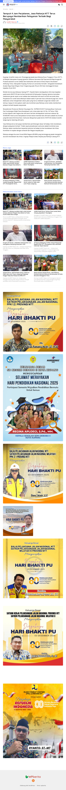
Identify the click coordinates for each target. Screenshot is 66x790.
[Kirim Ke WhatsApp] (58, 26)
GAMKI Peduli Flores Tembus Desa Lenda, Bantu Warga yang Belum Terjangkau (33, 163)
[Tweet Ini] (51, 26)
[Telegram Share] (55, 26)
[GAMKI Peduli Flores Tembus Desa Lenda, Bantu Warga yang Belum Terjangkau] (33, 155)
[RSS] (33, 780)
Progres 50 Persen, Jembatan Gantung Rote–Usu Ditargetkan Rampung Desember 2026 (53, 163)
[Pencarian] (62, 4)
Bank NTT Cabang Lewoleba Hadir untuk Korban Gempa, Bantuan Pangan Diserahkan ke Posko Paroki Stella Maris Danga (12, 163)
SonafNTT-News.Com (12, 22)
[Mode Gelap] (59, 4)
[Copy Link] (61, 26)
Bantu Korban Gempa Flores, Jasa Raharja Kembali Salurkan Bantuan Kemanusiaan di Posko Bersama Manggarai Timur (53, 182)
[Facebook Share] (48, 26)
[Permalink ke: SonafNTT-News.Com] (4, 22)
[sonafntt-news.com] (12, 4)
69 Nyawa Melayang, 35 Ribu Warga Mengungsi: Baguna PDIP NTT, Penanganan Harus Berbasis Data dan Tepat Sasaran (12, 182)
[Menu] (4, 4)
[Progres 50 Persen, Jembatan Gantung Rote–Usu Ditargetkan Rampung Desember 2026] (53, 155)
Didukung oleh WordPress (27, 785)
